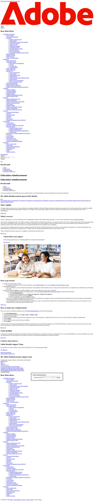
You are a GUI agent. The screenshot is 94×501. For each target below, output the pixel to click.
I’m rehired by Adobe (14, 47)
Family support (9, 122)
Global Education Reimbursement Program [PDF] (12, 369)
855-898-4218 (4, 350)
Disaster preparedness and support (14, 141)
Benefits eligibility (10, 54)
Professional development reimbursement (18, 130)
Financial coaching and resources (14, 109)
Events (8, 150)
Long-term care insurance (12, 140)
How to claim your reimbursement (58, 200)
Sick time (8, 113)
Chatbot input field (38, 377)
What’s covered (22, 200)
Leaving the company (14, 43)
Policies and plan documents (13, 146)
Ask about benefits (5, 372)
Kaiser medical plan (11, 68)
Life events (9, 38)
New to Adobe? (10, 35)
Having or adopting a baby (15, 39)
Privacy (24, 499)
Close (2, 27)
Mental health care (10, 70)
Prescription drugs (13, 67)
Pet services (9, 134)
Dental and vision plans (11, 83)
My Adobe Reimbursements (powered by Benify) (48, 291)
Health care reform (10, 151)
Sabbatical (8, 116)
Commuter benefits (10, 124)
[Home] (47, 25)
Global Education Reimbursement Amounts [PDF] (12, 370)
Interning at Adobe (10, 55)
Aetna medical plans (11, 62)
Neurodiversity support (14, 75)
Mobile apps (9, 149)
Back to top (3, 213)
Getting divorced (13, 44)
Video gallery (9, 145)
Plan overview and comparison (16, 63)
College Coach (12, 132)
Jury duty (8, 117)
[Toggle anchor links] (13, 202)
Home (5, 167)
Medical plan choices (11, 60)
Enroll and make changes (12, 37)
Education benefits (10, 126)
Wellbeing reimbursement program (14, 95)
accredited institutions (79, 219)
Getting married (13, 40)
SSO (2, 199)
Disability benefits (10, 105)
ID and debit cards (10, 148)
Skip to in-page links (15, 1)
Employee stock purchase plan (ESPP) (15, 101)
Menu (2, 26)
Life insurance (9, 104)
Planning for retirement (14, 46)
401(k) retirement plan (11, 100)
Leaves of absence (10, 114)
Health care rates (10, 56)
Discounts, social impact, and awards (15, 125)
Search (2, 155)
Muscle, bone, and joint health (16, 80)
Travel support (9, 137)
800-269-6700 (4, 361)
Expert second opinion (14, 72)
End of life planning (14, 50)
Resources (6, 142)
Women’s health (13, 79)
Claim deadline (77, 200)
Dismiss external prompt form (39, 375)
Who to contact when (11, 144)
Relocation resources (11, 138)
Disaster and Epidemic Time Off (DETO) (16, 120)
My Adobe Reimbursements (31, 311)
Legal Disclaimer (17, 499)
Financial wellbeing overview (13, 99)
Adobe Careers (30, 499)
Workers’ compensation (11, 108)
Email (2, 362)
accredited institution (40, 285)
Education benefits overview (16, 128)
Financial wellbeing (11, 92)
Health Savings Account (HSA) (13, 85)
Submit (58, 377)
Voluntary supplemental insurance (14, 107)
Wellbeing (6, 88)
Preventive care (13, 66)
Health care (6, 59)
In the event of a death (14, 51)
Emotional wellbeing (11, 91)
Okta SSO (3, 364)
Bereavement (9, 118)
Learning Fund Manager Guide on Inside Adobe (12, 368)
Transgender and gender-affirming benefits (19, 77)
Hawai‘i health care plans (12, 84)
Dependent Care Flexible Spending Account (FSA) (18, 133)
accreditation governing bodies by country (59, 285)
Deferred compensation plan (13, 103)
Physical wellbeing (10, 89)
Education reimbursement (15, 129)
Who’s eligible (8, 200)
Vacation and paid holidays (12, 112)
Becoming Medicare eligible (15, 48)
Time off (5, 111)
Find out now (7, 242)
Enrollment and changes (9, 34)
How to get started (38, 200)
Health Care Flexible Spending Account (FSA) (17, 87)
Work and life (7, 121)
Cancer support (12, 74)
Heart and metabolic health (15, 81)
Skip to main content (5, 1)
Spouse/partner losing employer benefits (18, 42)
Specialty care (9, 71)
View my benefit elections (12, 58)
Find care (11, 64)
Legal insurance (10, 136)
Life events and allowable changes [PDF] (19, 52)
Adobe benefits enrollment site (8, 353)
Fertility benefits (13, 76)
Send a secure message (6, 352)
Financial (6, 97)
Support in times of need (12, 96)
